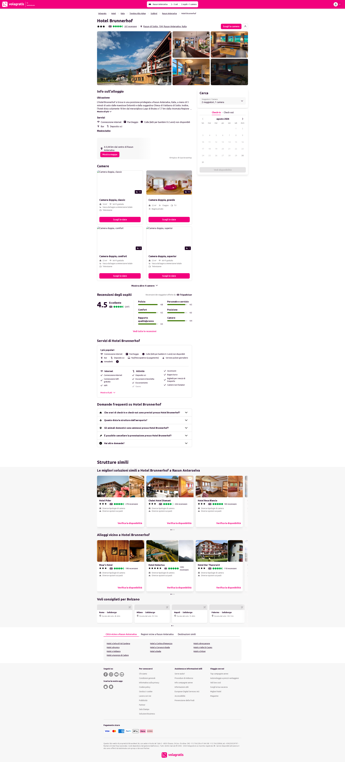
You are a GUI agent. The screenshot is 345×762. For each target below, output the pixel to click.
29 (236, 155)
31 (203, 162)
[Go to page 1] (171, 625)
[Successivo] (243, 119)
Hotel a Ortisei (200, 651)
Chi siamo (143, 674)
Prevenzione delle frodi (184, 700)
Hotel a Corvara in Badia (160, 647)
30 (243, 155)
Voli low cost (215, 683)
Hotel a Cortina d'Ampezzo (161, 643)
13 (223, 142)
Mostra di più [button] (106, 393)
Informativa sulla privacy (149, 683)
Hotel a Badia (155, 651)
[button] (134, 58)
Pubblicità (143, 700)
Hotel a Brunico (113, 647)
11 (209, 142)
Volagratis (102, 13)
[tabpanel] (173, 650)
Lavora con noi (145, 696)
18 (209, 149)
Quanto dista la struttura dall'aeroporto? (125, 420)
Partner (142, 705)
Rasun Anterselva (160, 4)
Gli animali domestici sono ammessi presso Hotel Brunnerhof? (136, 428)
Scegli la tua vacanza (219, 687)
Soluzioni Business (147, 714)
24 (203, 155)
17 (203, 149)
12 (216, 142)
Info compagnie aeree (184, 683)
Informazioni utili (182, 687)
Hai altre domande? (114, 443)
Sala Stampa (144, 709)
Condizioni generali (147, 678)
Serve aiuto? (180, 674)
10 (203, 142)
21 (229, 149)
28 (229, 155)
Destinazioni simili (187, 634)
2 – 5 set (174, 4)
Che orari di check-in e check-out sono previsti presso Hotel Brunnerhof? (142, 412)
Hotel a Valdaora (113, 651)
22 (236, 149)
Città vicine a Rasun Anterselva (121, 634)
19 (216, 149)
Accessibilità (180, 696)
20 (223, 149)
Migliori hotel (215, 691)
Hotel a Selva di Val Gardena (118, 643)
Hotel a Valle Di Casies (203, 647)
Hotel (113, 13)
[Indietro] (203, 119)
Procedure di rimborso (184, 678)
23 (243, 149)
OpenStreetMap (186, 158)
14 (229, 142)
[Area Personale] (337, 4)
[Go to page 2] (172, 529)
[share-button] (245, 26)
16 (243, 142)
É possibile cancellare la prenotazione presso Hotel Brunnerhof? (138, 435)
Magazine (214, 696)
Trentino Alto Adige (138, 13)
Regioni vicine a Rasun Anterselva (157, 634)
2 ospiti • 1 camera (188, 4)
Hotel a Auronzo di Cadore (118, 655)
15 (236, 142)
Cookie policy (144, 687)
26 (216, 155)
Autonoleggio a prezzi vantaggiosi (224, 678)
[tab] (121, 634)
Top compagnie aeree (219, 674)
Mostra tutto (104, 131)
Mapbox (174, 158)
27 (223, 155)
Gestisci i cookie (145, 691)
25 (209, 155)
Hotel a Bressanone (202, 643)
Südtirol (154, 13)
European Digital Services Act (187, 691)
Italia (123, 13)
